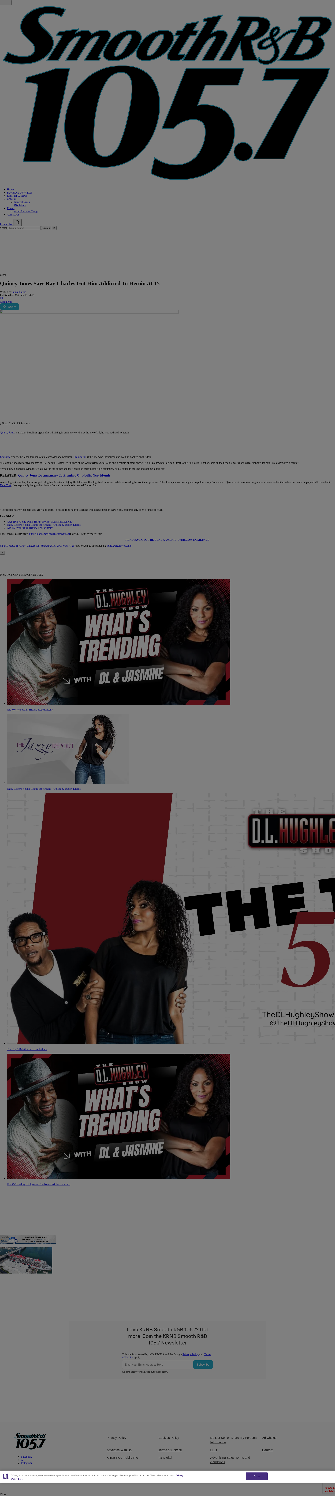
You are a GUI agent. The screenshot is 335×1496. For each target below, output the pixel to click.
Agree (257, 1476)
